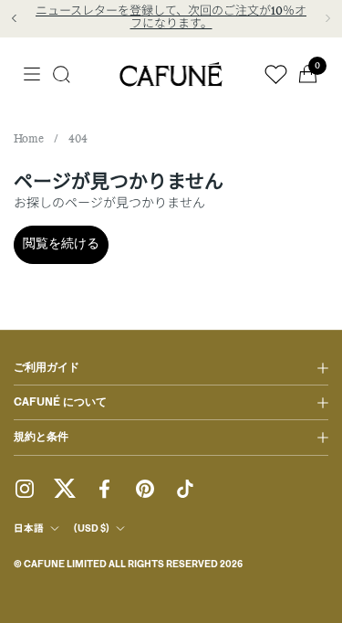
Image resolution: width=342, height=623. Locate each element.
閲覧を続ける (61, 244)
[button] (61, 74)
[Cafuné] (171, 74)
